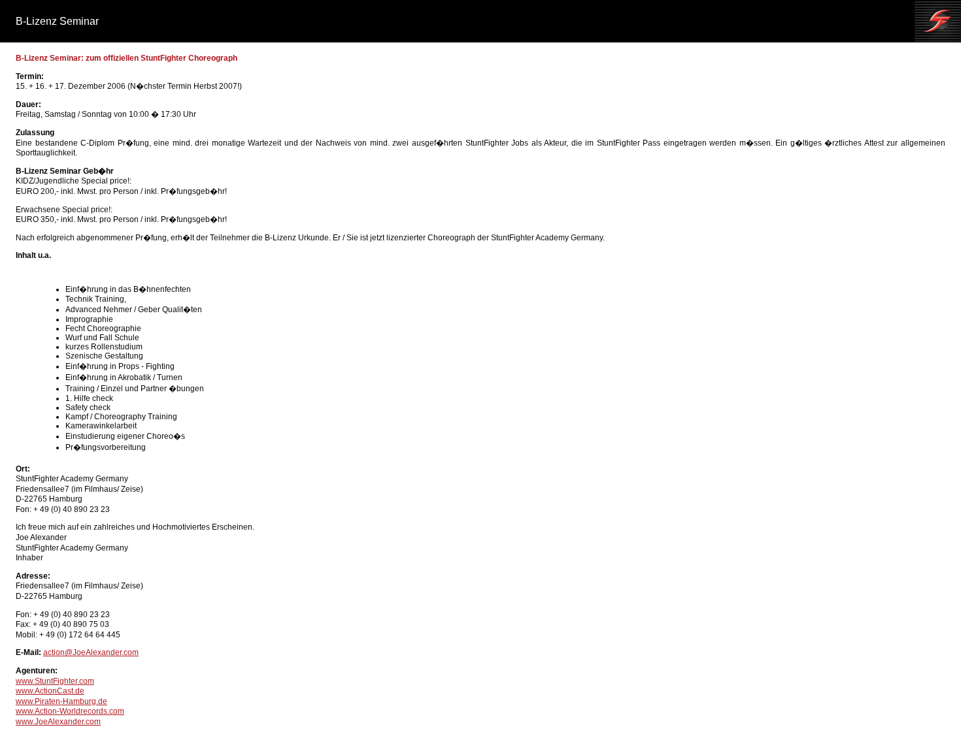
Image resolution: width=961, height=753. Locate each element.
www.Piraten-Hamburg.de (61, 701)
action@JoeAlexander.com (91, 652)
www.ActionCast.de (50, 691)
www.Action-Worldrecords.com (70, 711)
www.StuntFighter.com (55, 681)
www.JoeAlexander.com (58, 721)
